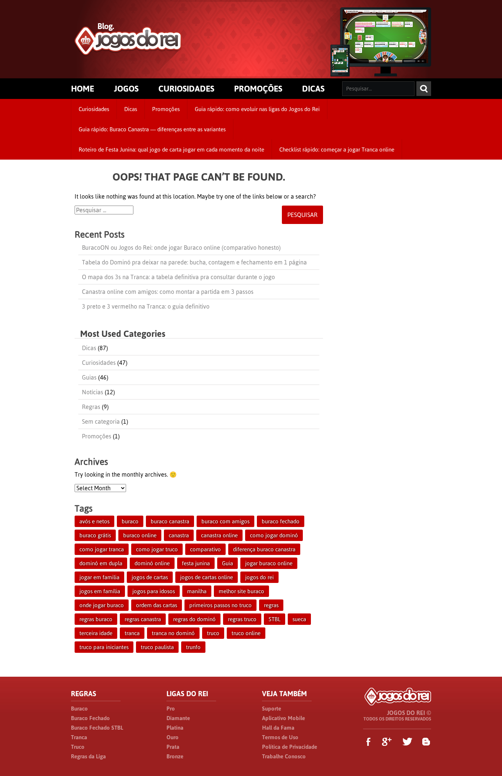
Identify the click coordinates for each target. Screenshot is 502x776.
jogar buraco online (269, 563)
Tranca (79, 737)
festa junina (196, 563)
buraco (130, 521)
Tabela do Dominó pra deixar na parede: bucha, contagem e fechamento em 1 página (194, 262)
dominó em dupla (100, 563)
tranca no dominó (173, 633)
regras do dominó (194, 619)
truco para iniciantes (104, 647)
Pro (170, 708)
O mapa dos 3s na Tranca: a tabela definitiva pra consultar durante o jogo (178, 277)
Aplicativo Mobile (283, 718)
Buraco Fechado (90, 718)
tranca (132, 633)
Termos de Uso (280, 737)
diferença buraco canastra (264, 549)
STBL (274, 619)
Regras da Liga (88, 756)
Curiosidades (94, 109)
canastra (179, 535)
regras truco (242, 619)
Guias (89, 377)
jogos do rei (259, 577)
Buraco (79, 708)
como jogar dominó (274, 535)
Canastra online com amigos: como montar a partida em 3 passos (168, 291)
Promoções (166, 109)
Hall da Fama (278, 728)
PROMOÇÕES (258, 88)
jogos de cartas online (206, 577)
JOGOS (126, 88)
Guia (227, 563)
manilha (197, 591)
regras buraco (95, 619)
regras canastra (143, 619)
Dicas (130, 109)
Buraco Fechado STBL (97, 728)
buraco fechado (281, 521)
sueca (299, 619)
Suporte (271, 708)
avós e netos (94, 521)
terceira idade (95, 633)
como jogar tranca (101, 549)
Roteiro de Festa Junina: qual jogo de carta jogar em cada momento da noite (171, 149)
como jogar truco (157, 549)
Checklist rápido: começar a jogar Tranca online (336, 149)
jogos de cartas (150, 577)
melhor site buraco (241, 591)
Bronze (174, 756)
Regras (91, 406)
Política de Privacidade (289, 747)
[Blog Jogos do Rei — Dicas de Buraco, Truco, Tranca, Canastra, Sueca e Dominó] (128, 52)
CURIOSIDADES (186, 88)
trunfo (193, 647)
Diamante (178, 718)
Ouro (172, 737)
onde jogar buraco (101, 605)
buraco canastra (170, 521)
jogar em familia (99, 577)
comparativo (205, 549)
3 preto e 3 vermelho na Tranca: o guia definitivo (145, 306)
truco (213, 633)
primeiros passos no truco (220, 605)
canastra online (219, 535)
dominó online (152, 563)
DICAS (313, 88)
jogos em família (99, 591)
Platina (174, 728)
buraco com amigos (225, 521)
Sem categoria (101, 421)
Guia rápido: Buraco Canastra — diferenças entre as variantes (152, 129)
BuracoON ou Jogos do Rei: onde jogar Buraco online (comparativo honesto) (181, 247)
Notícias (92, 392)
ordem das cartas (156, 605)
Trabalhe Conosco (284, 756)
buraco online (140, 535)
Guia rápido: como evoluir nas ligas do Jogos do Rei (257, 109)
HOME (82, 88)
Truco (78, 747)
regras (271, 605)
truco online (246, 633)
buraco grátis (95, 535)
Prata (172, 747)
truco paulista (157, 647)
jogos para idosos (153, 591)
